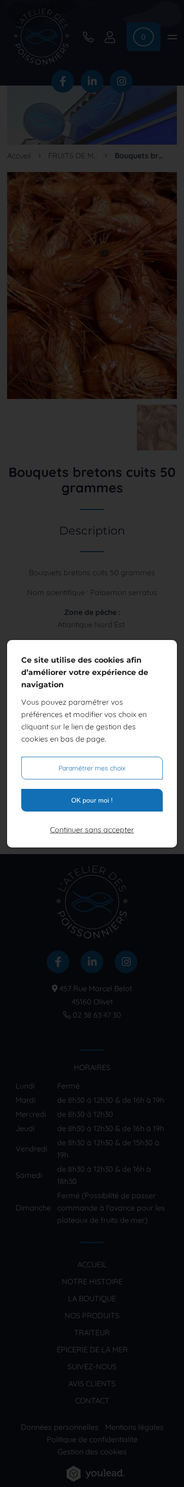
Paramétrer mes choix (92, 768)
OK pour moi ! (92, 800)
